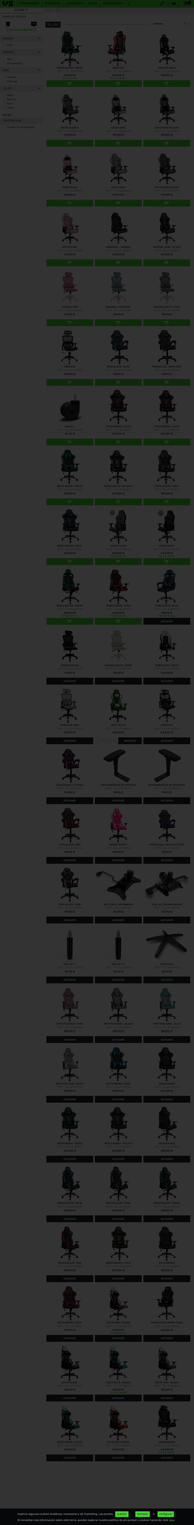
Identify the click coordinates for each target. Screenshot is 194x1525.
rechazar (142, 1514)
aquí (172, 1520)
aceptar (122, 1514)
